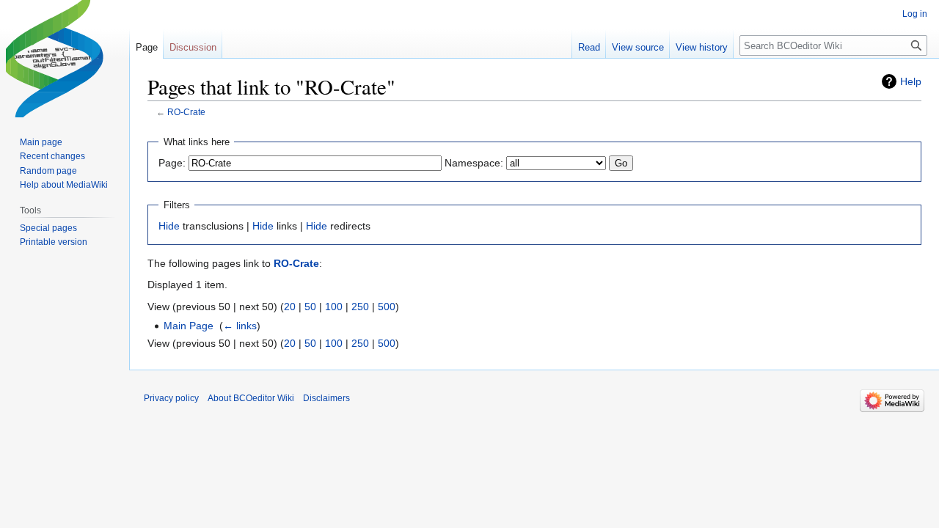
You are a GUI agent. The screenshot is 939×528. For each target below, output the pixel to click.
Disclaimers (326, 398)
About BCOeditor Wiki (251, 398)
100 (334, 306)
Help (910, 81)
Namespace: (474, 163)
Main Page (188, 325)
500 (386, 306)
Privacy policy (171, 398)
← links (240, 325)
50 (310, 306)
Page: (172, 163)
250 (360, 306)
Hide (169, 226)
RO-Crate (186, 112)
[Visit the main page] (64, 58)
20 (290, 306)
